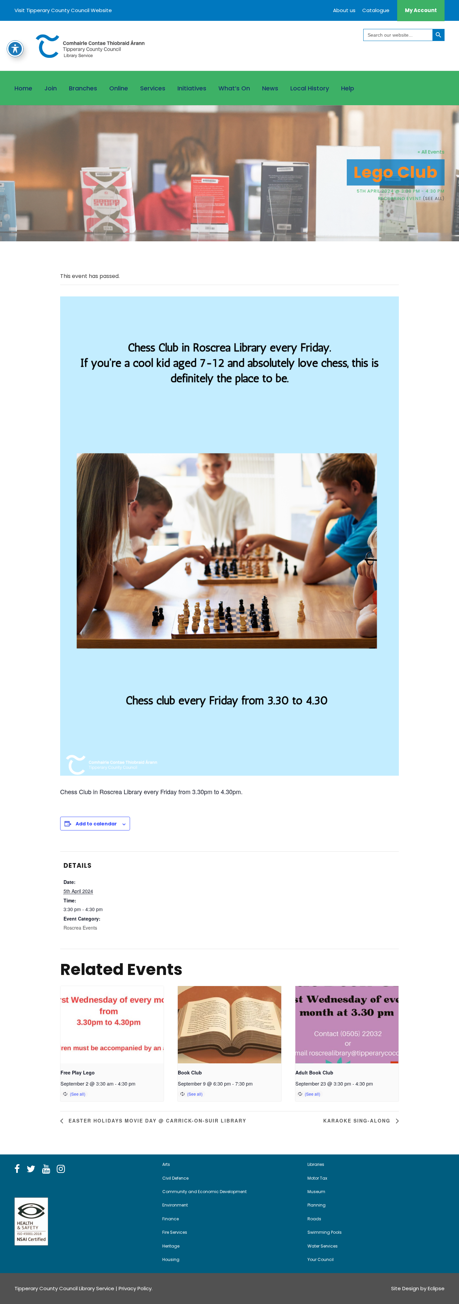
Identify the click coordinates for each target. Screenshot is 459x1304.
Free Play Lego (77, 1072)
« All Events (431, 151)
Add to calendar (96, 823)
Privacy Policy (135, 1288)
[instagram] (61, 1169)
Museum (316, 1191)
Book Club (190, 1072)
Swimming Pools (324, 1232)
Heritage (170, 1246)
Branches (83, 88)
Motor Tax (317, 1178)
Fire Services (174, 1232)
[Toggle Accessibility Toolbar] (15, 49)
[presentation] (112, 1024)
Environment (175, 1205)
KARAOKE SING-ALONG (357, 1120)
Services (152, 88)
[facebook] (17, 1169)
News (270, 88)
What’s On (234, 88)
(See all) (434, 198)
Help (347, 88)
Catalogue (375, 10)
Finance (170, 1219)
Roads (314, 1219)
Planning (316, 1205)
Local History (309, 88)
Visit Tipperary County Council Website (63, 10)
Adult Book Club (314, 1072)
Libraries (315, 1164)
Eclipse (436, 1288)
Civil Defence (175, 1178)
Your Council (320, 1259)
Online (118, 88)
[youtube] (46, 1169)
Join (50, 88)
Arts (166, 1164)
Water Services (322, 1246)
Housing (170, 1259)
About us (344, 10)
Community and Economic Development (204, 1191)
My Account (421, 10)
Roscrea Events (80, 927)
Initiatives (191, 88)
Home (23, 88)
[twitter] (31, 1169)
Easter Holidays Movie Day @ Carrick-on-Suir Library (156, 1120)
